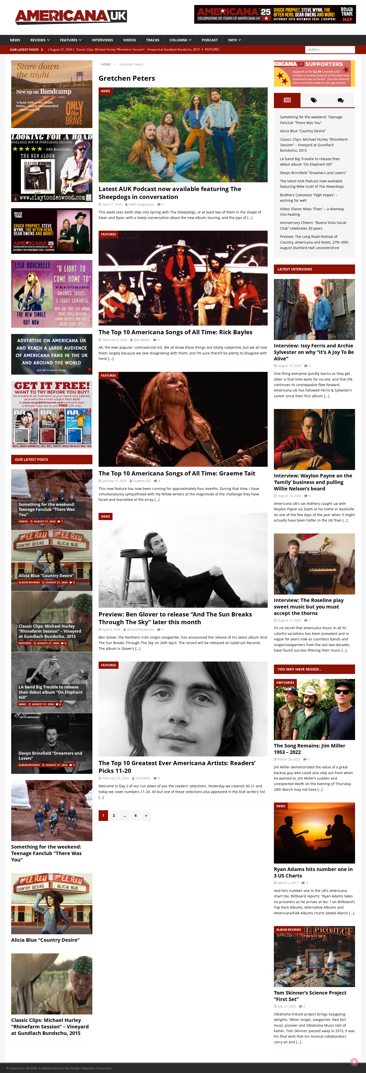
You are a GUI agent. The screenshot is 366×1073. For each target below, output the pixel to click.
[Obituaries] (314, 709)
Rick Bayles (142, 339)
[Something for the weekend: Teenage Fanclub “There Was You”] (51, 499)
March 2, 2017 (288, 882)
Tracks (152, 40)
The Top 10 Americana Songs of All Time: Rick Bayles (175, 332)
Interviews (102, 40)
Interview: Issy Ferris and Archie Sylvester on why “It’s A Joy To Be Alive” (314, 352)
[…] (249, 217)
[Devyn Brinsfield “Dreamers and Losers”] (51, 743)
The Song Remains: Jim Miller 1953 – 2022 (309, 748)
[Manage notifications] (354, 1062)
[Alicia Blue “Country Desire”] (51, 560)
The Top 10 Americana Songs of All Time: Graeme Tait (177, 473)
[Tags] (314, 100)
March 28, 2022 (289, 759)
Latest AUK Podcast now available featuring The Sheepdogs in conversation (170, 193)
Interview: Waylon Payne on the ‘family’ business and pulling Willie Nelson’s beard (313, 482)
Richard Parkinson (140, 629)
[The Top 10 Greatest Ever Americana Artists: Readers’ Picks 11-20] (183, 709)
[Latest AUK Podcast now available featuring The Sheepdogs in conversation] (183, 134)
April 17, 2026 (112, 204)
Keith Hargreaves (141, 204)
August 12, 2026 (289, 620)
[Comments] (340, 100)
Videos (129, 40)
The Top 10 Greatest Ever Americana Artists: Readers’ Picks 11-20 (177, 767)
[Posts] (287, 100)
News (15, 40)
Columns (178, 40)
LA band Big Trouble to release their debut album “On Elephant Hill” (51, 692)
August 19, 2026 (289, 365)
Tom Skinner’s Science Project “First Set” (310, 996)
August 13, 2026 (289, 495)
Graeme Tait (142, 480)
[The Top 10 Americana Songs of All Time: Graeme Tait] (183, 419)
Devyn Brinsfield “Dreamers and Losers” (50, 755)
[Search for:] (330, 49)
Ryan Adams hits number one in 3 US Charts (313, 872)
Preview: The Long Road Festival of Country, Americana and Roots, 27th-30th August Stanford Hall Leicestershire (314, 242)
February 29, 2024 (116, 778)
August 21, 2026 (45, 521)
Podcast (210, 40)
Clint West (142, 778)
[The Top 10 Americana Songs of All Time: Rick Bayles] (183, 278)
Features (68, 40)
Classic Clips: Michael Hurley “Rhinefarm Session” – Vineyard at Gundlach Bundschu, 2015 (50, 631)
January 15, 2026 (114, 480)
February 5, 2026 (115, 339)
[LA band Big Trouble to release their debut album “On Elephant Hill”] (51, 682)
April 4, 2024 (111, 629)
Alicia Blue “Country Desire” (46, 575)
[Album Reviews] (314, 956)
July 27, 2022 (287, 1006)
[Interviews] (314, 309)
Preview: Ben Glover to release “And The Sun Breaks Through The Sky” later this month (175, 618)
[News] (314, 833)
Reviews (38, 40)
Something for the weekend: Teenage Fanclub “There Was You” (47, 510)
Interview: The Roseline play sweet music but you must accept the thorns (309, 606)
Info (232, 40)
